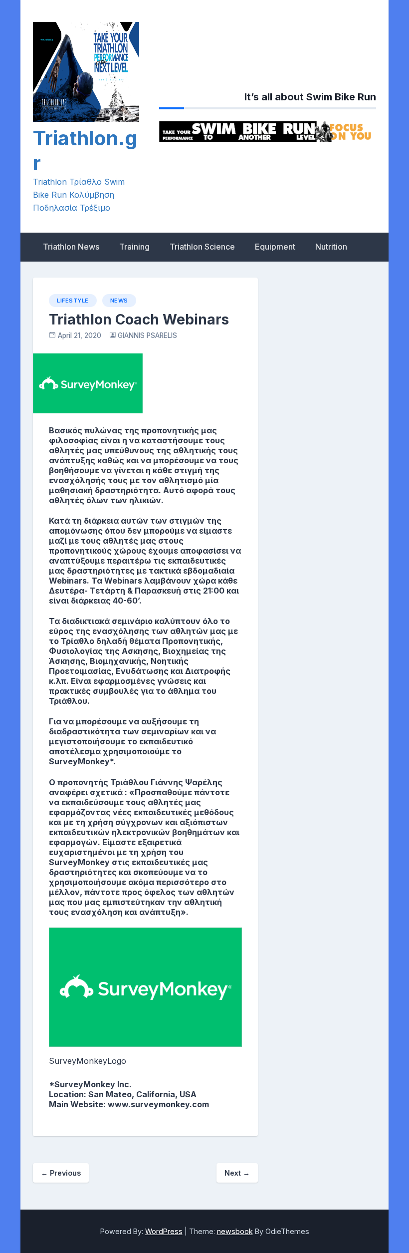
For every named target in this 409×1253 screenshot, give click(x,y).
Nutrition (331, 247)
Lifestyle (73, 300)
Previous (61, 1173)
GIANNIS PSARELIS (147, 335)
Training (134, 247)
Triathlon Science (202, 247)
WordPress (164, 1231)
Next (237, 1173)
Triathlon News (71, 247)
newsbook (235, 1231)
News (119, 300)
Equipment (275, 247)
